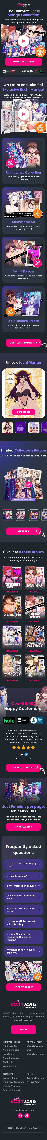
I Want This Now (23, 987)
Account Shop (10, 1078)
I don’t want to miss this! (23, 342)
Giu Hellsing (8, 1062)
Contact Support (11, 1090)
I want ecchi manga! (23, 61)
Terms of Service (35, 1078)
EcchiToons (8, 1054)
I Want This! (23, 531)
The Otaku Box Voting (13, 1082)
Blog (29, 1050)
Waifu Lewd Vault (35, 1046)
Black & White (10, 1066)
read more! (23, 412)
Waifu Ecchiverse (35, 1054)
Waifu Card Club (11, 1050)
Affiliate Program (11, 1086)
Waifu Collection (11, 1058)
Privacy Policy (33, 1082)
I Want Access (23, 826)
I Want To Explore (23, 767)
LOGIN (23, 1029)
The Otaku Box (10, 1046)
